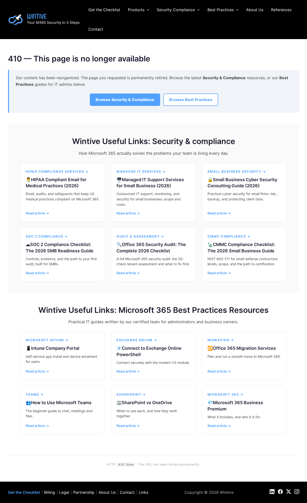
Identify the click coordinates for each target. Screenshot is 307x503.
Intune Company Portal (55, 348)
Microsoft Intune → (47, 340)
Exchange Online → (137, 340)
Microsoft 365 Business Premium (235, 405)
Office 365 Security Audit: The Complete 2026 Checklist (151, 247)
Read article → (37, 213)
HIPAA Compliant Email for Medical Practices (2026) (56, 182)
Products (136, 9)
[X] (288, 491)
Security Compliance (176, 9)
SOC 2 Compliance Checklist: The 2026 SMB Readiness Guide (59, 247)
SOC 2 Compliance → (47, 236)
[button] (146, 9)
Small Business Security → (236, 171)
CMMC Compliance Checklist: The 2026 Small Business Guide (241, 247)
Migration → (220, 340)
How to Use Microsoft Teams (61, 402)
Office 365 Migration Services (244, 348)
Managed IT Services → (141, 171)
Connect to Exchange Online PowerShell (149, 351)
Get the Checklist (104, 9)
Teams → (35, 394)
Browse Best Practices (190, 99)
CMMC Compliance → (229, 236)
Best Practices (220, 9)
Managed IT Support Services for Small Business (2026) (150, 182)
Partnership (83, 492)
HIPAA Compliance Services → (57, 171)
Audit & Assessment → (140, 236)
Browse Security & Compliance (125, 99)
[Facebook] (280, 491)
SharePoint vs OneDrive (147, 402)
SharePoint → (131, 394)
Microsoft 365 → (225, 394)
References (281, 9)
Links (143, 492)
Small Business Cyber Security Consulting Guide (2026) (242, 182)
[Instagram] (296, 491)
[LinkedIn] (272, 491)
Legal (64, 492)
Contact (95, 29)
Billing (49, 492)
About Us (254, 9)
